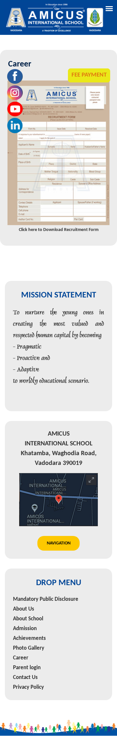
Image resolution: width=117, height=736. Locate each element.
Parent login (27, 653)
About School (28, 604)
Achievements (29, 624)
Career (20, 643)
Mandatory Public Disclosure (45, 584)
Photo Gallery (28, 633)
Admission (25, 614)
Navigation (59, 528)
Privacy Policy (28, 672)
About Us (23, 594)
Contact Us (25, 663)
